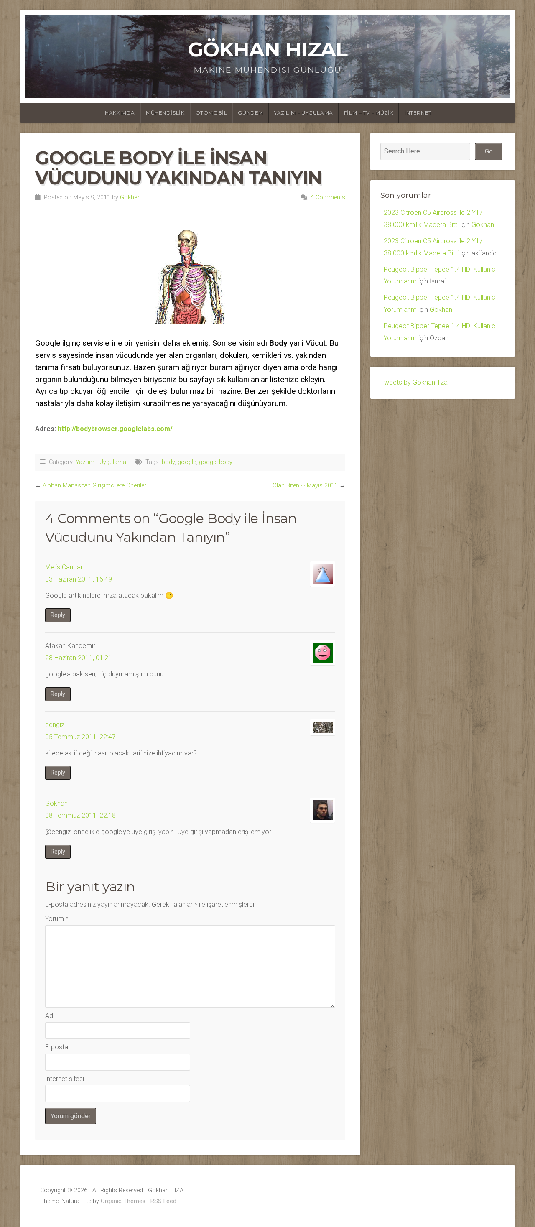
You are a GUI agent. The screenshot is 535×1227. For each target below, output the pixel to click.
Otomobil (211, 113)
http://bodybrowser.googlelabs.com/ (115, 429)
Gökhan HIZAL (267, 49)
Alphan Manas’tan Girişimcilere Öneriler (94, 485)
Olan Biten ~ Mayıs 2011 (305, 485)
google (187, 462)
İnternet (418, 113)
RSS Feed (163, 1201)
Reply (58, 615)
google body (215, 462)
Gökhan (130, 197)
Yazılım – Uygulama (303, 113)
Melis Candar (64, 567)
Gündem (250, 113)
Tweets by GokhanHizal (414, 382)
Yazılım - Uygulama (101, 462)
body (168, 462)
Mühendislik (165, 113)
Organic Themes (123, 1201)
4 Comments (328, 197)
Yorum (57, 919)
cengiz (54, 725)
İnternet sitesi (64, 1079)
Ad (49, 1016)
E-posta (56, 1047)
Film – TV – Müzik (368, 113)
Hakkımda (120, 113)
